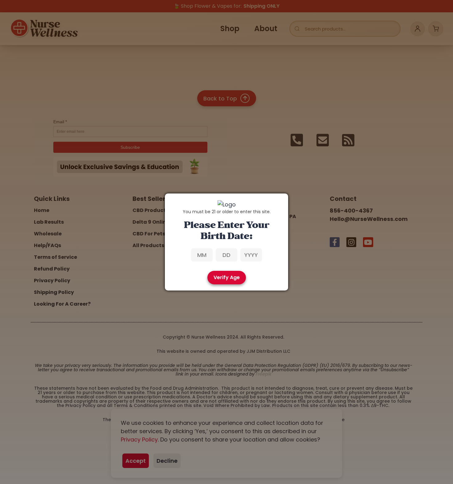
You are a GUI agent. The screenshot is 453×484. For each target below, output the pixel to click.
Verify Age (227, 277)
